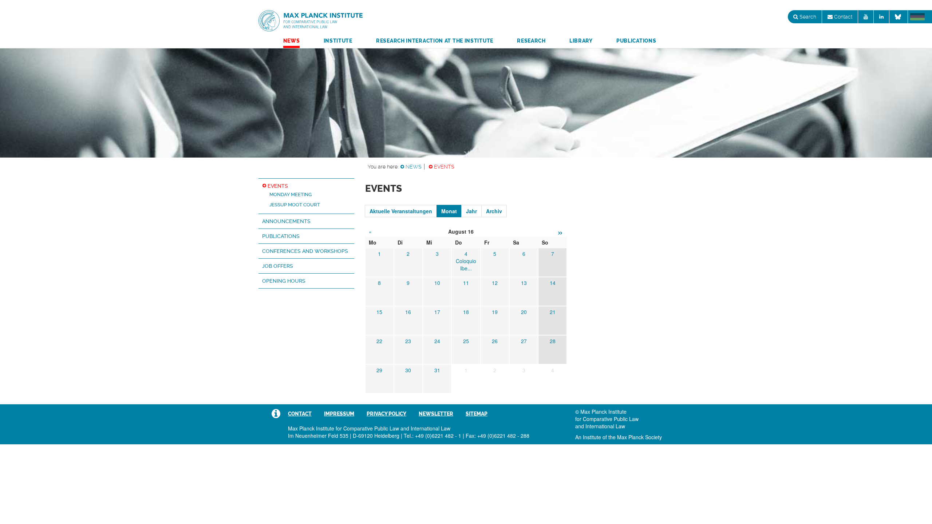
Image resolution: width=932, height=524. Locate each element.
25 (466, 341)
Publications (636, 41)
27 (524, 341)
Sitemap (476, 414)
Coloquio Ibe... (466, 264)
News (291, 41)
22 (379, 341)
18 (466, 311)
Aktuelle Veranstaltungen (401, 211)
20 (524, 311)
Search (807, 17)
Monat (449, 211)
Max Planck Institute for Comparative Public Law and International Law (310, 21)
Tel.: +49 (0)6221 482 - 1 (432, 435)
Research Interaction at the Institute (434, 41)
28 (553, 341)
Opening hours (283, 281)
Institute (338, 41)
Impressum (339, 414)
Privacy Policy (386, 414)
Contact (842, 17)
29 (379, 370)
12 (495, 282)
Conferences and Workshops (305, 251)
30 (408, 370)
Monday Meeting (290, 194)
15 (379, 311)
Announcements (286, 221)
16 (408, 311)
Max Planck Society (639, 437)
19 (495, 311)
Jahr (471, 211)
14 (553, 282)
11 (466, 282)
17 (437, 311)
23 (408, 341)
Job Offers (277, 266)
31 (437, 370)
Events (444, 167)
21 (553, 311)
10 (437, 282)
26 (495, 341)
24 (437, 341)
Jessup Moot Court (294, 204)
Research (531, 41)
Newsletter (436, 414)
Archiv (494, 211)
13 (524, 282)
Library (581, 41)
